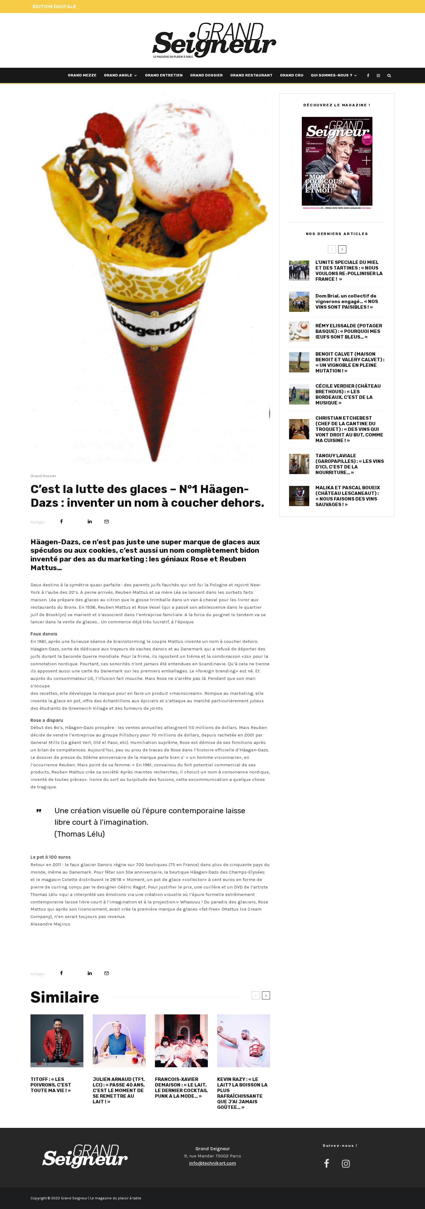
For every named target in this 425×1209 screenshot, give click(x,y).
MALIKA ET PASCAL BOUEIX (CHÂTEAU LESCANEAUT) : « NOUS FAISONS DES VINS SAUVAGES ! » (347, 496)
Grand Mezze (82, 75)
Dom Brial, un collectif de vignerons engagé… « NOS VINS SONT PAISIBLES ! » (346, 301)
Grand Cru (291, 75)
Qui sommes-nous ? (331, 75)
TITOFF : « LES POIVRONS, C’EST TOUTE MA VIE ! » (50, 1085)
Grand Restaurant (251, 75)
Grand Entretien (164, 75)
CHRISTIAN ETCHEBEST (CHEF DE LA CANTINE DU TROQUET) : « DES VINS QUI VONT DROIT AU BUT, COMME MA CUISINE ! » (349, 429)
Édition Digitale (54, 6)
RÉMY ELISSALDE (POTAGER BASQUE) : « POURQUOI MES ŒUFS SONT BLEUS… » (348, 331)
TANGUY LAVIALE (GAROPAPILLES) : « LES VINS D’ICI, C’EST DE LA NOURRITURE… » (349, 464)
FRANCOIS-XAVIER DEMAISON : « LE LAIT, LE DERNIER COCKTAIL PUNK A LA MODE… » (181, 1088)
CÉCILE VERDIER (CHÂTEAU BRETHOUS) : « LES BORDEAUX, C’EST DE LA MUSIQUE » (348, 394)
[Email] (106, 521)
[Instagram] (378, 75)
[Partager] (61, 521)
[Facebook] (368, 75)
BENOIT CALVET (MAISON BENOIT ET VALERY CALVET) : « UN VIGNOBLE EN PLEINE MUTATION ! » (349, 362)
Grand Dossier (206, 75)
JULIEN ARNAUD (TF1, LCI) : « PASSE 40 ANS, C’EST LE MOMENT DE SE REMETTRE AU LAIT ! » (119, 1091)
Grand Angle (118, 75)
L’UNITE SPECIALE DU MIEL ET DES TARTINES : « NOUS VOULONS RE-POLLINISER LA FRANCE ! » (349, 271)
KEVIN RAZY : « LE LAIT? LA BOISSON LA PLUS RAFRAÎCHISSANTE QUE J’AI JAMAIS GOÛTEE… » (242, 1093)
